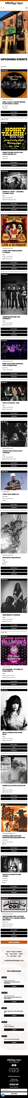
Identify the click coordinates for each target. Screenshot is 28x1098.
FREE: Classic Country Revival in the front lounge (13, 997)
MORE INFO (14, 115)
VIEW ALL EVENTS (14, 942)
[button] (26, 8)
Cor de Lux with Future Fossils (11, 1039)
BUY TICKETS (14, 112)
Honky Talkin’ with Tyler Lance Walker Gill (13, 1011)
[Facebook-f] (1, 8)
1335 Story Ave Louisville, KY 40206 (14, 1080)
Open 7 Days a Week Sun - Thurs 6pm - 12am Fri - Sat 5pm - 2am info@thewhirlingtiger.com (14, 956)
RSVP (14, 206)
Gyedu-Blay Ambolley (9, 1026)
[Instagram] (4, 8)
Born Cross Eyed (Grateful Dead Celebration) (12, 982)
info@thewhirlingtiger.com (14, 1076)
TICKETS (14, 986)
